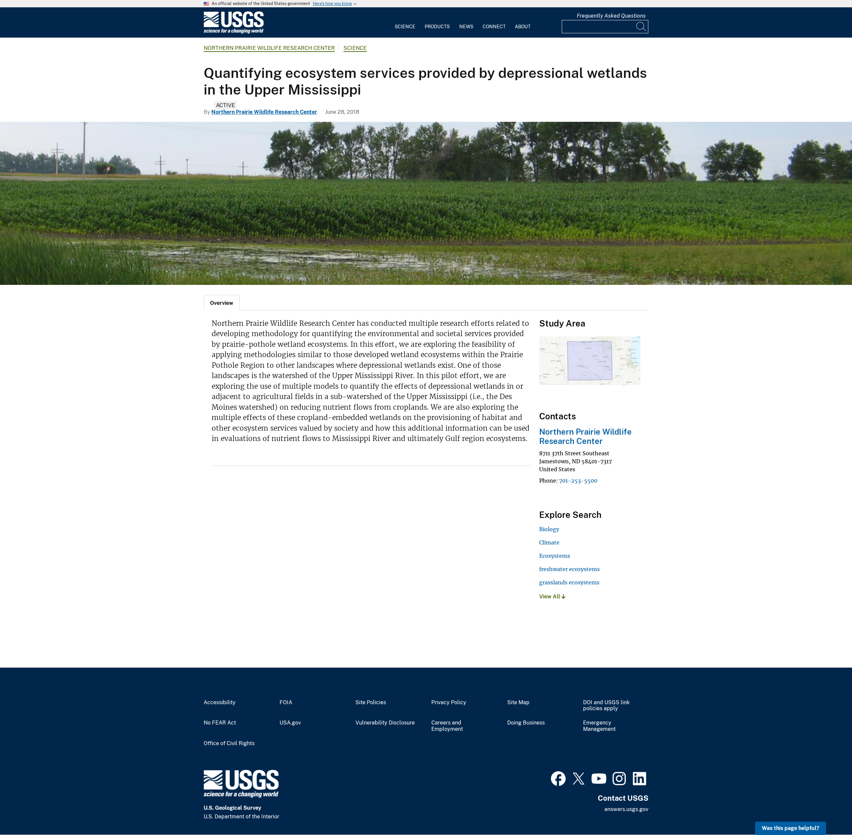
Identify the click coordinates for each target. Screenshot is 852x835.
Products (437, 26)
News (466, 26)
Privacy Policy (448, 703)
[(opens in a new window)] (558, 778)
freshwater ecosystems (569, 569)
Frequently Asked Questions (611, 16)
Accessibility (220, 703)
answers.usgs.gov (626, 809)
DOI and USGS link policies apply (606, 706)
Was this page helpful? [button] (790, 828)
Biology (549, 529)
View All (550, 596)
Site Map (518, 703)
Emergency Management (599, 726)
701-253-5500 (578, 480)
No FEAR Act (220, 723)
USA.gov (290, 723)
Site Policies (370, 703)
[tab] (222, 302)
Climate (549, 542)
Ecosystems (554, 555)
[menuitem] (405, 22)
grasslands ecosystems (569, 582)
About (523, 26)
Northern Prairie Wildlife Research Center (269, 48)
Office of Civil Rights (229, 743)
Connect (494, 26)
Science (405, 26)
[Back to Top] (828, 811)
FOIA (286, 703)
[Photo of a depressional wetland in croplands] (426, 203)
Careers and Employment (447, 726)
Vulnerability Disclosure (385, 723)
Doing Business (526, 723)
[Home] (234, 32)
